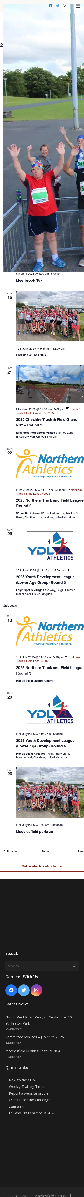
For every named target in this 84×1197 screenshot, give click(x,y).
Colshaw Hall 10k (31, 355)
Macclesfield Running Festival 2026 (33, 1050)
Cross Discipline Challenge (29, 1099)
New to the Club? (22, 1080)
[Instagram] (64, 5)
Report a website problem (30, 1093)
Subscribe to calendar (39, 866)
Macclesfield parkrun (34, 831)
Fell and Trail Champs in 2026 (32, 1113)
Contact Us (18, 1106)
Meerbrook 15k (29, 280)
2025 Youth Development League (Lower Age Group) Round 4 (45, 743)
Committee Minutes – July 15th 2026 (34, 1037)
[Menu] (78, 6)
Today (45, 851)
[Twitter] (57, 5)
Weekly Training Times (27, 1086)
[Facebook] (50, 5)
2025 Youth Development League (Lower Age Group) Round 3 (45, 579)
